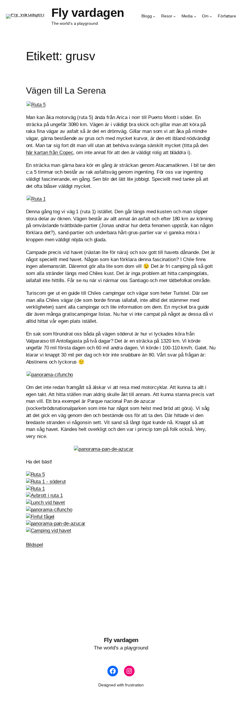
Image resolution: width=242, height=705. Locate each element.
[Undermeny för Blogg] (154, 16)
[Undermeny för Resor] (174, 16)
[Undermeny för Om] (211, 16)
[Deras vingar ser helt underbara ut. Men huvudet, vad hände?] (40, 517)
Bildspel (34, 545)
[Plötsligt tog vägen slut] (44, 495)
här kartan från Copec (49, 152)
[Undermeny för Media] (195, 16)
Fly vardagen (87, 12)
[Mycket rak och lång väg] (36, 105)
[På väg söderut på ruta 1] (46, 481)
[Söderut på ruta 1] (36, 199)
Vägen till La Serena (66, 90)
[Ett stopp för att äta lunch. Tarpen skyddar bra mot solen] (45, 502)
